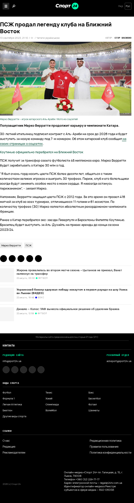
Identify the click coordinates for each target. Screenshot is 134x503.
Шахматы (93, 410)
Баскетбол (94, 398)
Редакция (9, 446)
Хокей (49, 398)
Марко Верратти (11, 245)
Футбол (7, 392)
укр (120, 6)
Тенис (49, 392)
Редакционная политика (105, 440)
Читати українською (48, 38)
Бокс (91, 392)
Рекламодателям (14, 452)
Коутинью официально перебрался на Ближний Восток (41, 152)
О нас (6, 440)
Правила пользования (104, 446)
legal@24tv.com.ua (111, 482)
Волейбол (51, 410)
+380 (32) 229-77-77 (87, 479)
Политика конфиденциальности (110, 452)
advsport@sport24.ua (119, 361)
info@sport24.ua (12, 361)
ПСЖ (29, 245)
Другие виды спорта (14, 416)
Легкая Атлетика (12, 404)
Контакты (9, 345)
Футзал (92, 404)
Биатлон (7, 410)
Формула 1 (9, 398)
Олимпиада (52, 404)
